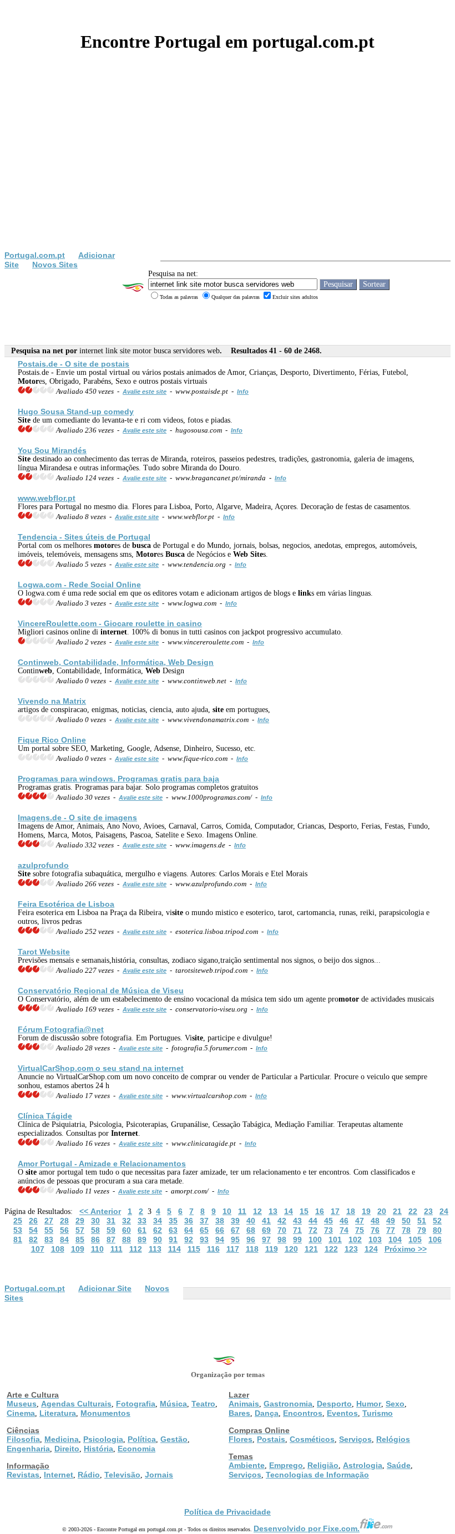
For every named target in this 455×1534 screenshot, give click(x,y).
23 (428, 1211)
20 (381, 1211)
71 (297, 1230)
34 (157, 1220)
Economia (136, 1448)
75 (359, 1230)
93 (204, 1239)
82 (33, 1239)
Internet (58, 1474)
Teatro (203, 1403)
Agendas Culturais (76, 1403)
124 (371, 1249)
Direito (66, 1448)
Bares (239, 1413)
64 (188, 1230)
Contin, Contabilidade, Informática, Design (116, 662)
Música (173, 1403)
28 (64, 1220)
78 (406, 1230)
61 (142, 1230)
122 (331, 1249)
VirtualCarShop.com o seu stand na (101, 1068)
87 (111, 1239)
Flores (240, 1439)
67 (235, 1230)
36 (188, 1220)
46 (344, 1220)
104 (395, 1239)
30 (95, 1220)
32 (126, 1220)
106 (435, 1239)
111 (116, 1249)
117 (232, 1249)
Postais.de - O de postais (73, 363)
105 (415, 1239)
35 (173, 1220)
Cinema (21, 1413)
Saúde (399, 1465)
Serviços (355, 1439)
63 (173, 1230)
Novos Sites (55, 264)
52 (437, 1220)
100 (315, 1239)
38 (219, 1220)
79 (421, 1230)
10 (227, 1211)
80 (437, 1230)
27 (48, 1220)
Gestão (174, 1439)
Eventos (342, 1413)
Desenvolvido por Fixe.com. (307, 1528)
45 (328, 1220)
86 (95, 1239)
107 (37, 1249)
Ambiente (247, 1465)
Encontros (302, 1413)
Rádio (89, 1474)
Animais (244, 1403)
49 (390, 1220)
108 (57, 1249)
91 (173, 1239)
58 (95, 1230)
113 (155, 1249)
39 (235, 1220)
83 (48, 1239)
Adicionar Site (105, 1288)
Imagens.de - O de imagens (77, 817)
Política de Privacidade (227, 1511)
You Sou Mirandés (52, 450)
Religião (322, 1465)
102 (355, 1239)
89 (142, 1239)
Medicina (61, 1439)
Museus (22, 1403)
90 (157, 1239)
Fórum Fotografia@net (61, 1029)
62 (157, 1230)
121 (311, 1249)
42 (281, 1220)
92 (188, 1239)
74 (344, 1230)
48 (375, 1220)
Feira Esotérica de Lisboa (66, 904)
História (98, 1448)
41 (266, 1220)
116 (213, 1249)
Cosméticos (312, 1439)
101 (335, 1239)
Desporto (334, 1403)
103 (375, 1239)
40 (250, 1220)
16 (319, 1211)
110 (97, 1249)
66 (219, 1230)
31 (111, 1220)
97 (266, 1239)
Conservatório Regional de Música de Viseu (101, 990)
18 (350, 1211)
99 (297, 1239)
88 (126, 1239)
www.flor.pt (46, 498)
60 (126, 1230)
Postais (271, 1439)
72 (313, 1230)
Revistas (23, 1474)
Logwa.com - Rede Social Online (79, 584)
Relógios (393, 1439)
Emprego (286, 1465)
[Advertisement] (227, 167)
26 (33, 1220)
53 (17, 1230)
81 (17, 1239)
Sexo (395, 1403)
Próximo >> (406, 1249)
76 (375, 1230)
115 (194, 1249)
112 (135, 1249)
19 (366, 1211)
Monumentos (105, 1413)
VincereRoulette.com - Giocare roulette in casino (110, 623)
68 (250, 1230)
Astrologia (362, 1465)
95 (235, 1239)
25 (17, 1220)
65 (204, 1230)
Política (142, 1439)
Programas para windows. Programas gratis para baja (118, 778)
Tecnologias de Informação (317, 1474)
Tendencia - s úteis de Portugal (84, 536)
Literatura (57, 1413)
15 (304, 1211)
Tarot (44, 951)
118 (252, 1249)
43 (297, 1220)
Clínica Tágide (45, 1115)
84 (64, 1239)
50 (406, 1220)
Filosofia (23, 1439)
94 (219, 1239)
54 (33, 1230)
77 (390, 1230)
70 (281, 1230)
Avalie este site (144, 391)
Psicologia (103, 1439)
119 (271, 1249)
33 (142, 1220)
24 (443, 1211)
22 (412, 1211)
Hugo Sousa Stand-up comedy (76, 411)
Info (243, 391)
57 (79, 1230)
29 (79, 1220)
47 (359, 1220)
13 (273, 1211)
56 (64, 1230)
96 (250, 1239)
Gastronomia (288, 1403)
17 (335, 1211)
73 (328, 1230)
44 (313, 1220)
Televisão (122, 1474)
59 (111, 1230)
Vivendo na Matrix (52, 701)
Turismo (377, 1413)
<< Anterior (100, 1211)
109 (77, 1249)
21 (397, 1211)
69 (266, 1230)
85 (79, 1239)
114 (174, 1249)
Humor (368, 1403)
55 (48, 1230)
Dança (267, 1413)
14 (288, 1211)
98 (281, 1239)
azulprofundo (43, 865)
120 (291, 1249)
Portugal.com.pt (34, 255)
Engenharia (28, 1448)
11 (242, 1211)
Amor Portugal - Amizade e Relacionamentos (102, 1163)
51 (421, 1220)
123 (351, 1249)
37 (204, 1220)
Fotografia (135, 1403)
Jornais (159, 1474)
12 (257, 1211)
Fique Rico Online (52, 739)
